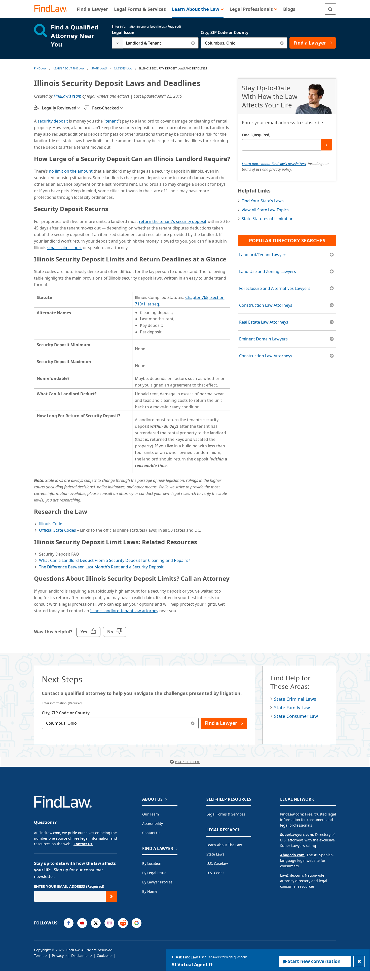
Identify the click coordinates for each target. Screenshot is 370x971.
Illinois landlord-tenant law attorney (124, 610)
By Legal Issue (154, 872)
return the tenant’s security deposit (172, 221)
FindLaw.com (291, 814)
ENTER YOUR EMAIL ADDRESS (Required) (69, 886)
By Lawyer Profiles (157, 882)
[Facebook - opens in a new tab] (68, 923)
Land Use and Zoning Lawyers (267, 271)
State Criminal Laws (295, 699)
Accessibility (152, 823)
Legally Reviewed (59, 108)
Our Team (150, 814)
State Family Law (292, 708)
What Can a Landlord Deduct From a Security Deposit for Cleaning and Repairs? (114, 560)
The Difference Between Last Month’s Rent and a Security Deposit (101, 567)
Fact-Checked (105, 108)
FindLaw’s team (67, 96)
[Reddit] (123, 923)
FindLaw (40, 68)
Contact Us (151, 832)
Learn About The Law (68, 68)
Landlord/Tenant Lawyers (263, 254)
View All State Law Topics (265, 210)
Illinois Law (123, 68)
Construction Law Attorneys (265, 305)
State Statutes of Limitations (268, 218)
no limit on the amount (71, 171)
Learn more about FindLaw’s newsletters (274, 163)
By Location (151, 863)
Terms (39, 955)
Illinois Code (50, 523)
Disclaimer (80, 955)
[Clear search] (193, 43)
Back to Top (187, 761)
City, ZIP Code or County (224, 32)
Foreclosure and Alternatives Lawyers (274, 288)
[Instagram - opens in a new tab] (109, 923)
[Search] (330, 9)
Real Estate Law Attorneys (263, 322)
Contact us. (83, 843)
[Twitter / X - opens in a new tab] (96, 923)
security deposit (53, 121)
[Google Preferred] (136, 923)
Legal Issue (123, 32)
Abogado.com (292, 854)
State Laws (99, 68)
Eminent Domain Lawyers (263, 339)
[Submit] (326, 144)
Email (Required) (256, 134)
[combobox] (155, 43)
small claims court (64, 247)
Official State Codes (57, 530)
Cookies (103, 955)
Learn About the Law (224, 844)
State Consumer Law (296, 716)
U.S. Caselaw (217, 863)
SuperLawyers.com (296, 834)
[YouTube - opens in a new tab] (82, 923)
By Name (149, 891)
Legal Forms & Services (225, 814)
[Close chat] (359, 961)
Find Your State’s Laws (263, 201)
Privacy (58, 955)
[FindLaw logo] (52, 9)
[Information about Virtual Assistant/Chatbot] (210, 964)
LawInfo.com (291, 875)
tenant (111, 121)
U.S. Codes (215, 872)
